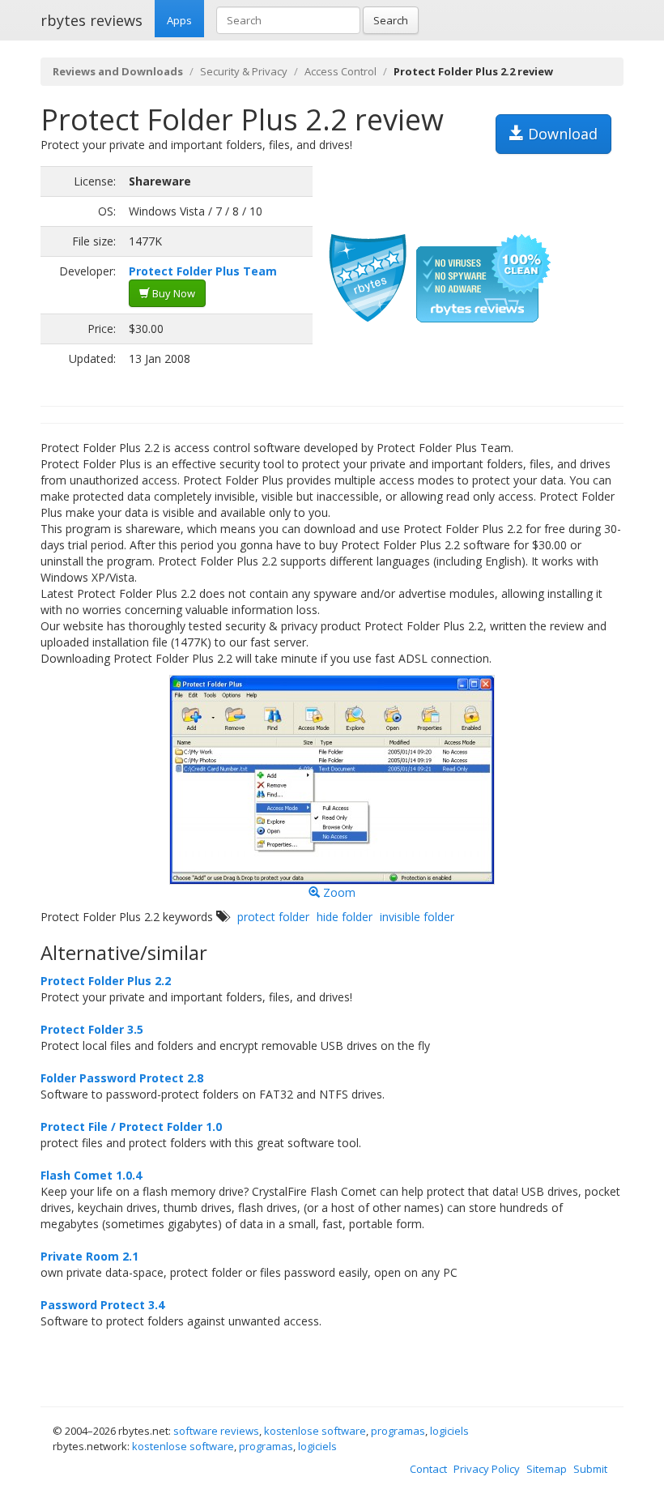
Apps (179, 20)
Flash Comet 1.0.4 (91, 1175)
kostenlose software (315, 1430)
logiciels (449, 1430)
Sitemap (546, 1469)
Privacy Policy (486, 1469)
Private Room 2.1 (89, 1256)
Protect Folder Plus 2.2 (105, 980)
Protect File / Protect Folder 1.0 (131, 1126)
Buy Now (172, 293)
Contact (428, 1469)
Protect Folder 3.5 (91, 1029)
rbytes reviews (91, 20)
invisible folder (417, 916)
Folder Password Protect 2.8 (121, 1078)
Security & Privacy (243, 71)
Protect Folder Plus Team (203, 271)
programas (398, 1430)
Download (561, 133)
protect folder (273, 916)
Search (390, 20)
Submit (590, 1469)
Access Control (340, 71)
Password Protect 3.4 (102, 1304)
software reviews (216, 1430)
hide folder (344, 916)
